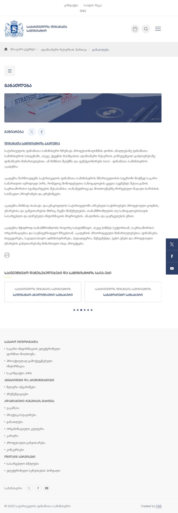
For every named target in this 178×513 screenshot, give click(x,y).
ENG (83, 11)
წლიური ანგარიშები (21, 387)
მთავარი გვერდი (22, 49)
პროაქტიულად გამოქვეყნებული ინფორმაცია (29, 363)
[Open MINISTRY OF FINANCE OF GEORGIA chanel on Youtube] (172, 268)
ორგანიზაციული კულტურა (25, 429)
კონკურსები (15, 449)
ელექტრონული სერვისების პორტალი (33, 470)
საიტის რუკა (93, 5)
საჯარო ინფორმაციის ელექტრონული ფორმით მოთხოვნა (33, 351)
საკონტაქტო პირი (19, 373)
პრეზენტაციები (17, 394)
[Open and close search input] (146, 29)
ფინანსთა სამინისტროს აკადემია (32, 143)
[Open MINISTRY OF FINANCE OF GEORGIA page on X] (172, 244)
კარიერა (12, 436)
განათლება (15, 422)
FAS (159, 506)
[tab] (74, 310)
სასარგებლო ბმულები (23, 463)
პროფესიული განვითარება (26, 442)
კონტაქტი (71, 5)
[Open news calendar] (135, 29)
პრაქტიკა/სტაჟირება (21, 415)
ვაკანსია (13, 408)
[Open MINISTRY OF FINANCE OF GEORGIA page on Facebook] (172, 256)
